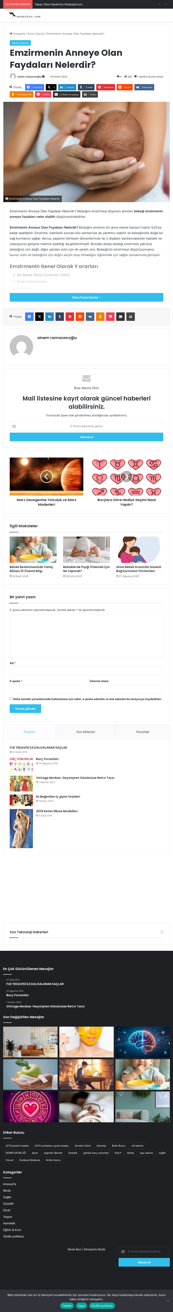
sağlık (162, 1152)
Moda (130, 1152)
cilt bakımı (137, 1145)
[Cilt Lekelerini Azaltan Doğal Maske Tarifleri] (86, 1042)
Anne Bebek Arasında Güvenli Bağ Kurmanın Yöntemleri (138, 569)
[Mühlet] (23, 15)
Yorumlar (142, 732)
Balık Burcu (119, 1145)
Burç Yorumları (47, 759)
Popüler (29, 732)
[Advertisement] (86, 887)
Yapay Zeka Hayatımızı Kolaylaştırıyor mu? (62, 4)
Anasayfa (18, 33)
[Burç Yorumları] (21, 765)
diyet (35, 1152)
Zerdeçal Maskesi (29, 1160)
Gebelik (72, 1152)
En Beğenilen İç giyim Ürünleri (58, 796)
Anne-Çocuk (35, 33)
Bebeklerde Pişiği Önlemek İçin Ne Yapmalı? (86, 569)
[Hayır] (168, 1301)
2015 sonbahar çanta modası (52, 1145)
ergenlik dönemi (53, 1152)
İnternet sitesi (99, 681)
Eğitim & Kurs (12, 1230)
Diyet (6, 1210)
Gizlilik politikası (13, 1236)
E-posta (16, 681)
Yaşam (7, 1216)
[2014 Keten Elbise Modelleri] (21, 828)
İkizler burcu (53, 1160)
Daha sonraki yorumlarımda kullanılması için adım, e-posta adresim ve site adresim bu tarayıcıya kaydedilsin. (87, 699)
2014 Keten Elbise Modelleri (57, 811)
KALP (118, 1152)
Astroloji (101, 1145)
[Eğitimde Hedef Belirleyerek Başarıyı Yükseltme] (86, 1074)
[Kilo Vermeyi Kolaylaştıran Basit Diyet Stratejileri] (30, 1074)
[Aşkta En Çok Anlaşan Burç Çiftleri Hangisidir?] (30, 1106)
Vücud (9, 1160)
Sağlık (7, 1197)
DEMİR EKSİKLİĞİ (15, 1152)
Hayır (81, 1305)
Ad (13, 663)
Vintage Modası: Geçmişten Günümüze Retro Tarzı (75, 778)
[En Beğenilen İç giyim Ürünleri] (21, 800)
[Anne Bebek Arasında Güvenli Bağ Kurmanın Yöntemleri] (139, 550)
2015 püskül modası (17, 1145)
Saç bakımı (146, 1152)
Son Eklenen (85, 732)
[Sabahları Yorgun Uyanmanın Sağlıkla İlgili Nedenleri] (86, 1106)
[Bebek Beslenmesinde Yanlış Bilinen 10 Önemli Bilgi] (33, 550)
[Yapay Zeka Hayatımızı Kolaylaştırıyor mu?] (142, 1042)
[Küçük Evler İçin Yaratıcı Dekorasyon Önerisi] (30, 1042)
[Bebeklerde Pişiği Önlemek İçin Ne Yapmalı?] (86, 550)
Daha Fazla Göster (85, 297)
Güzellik (8, 1203)
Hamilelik (9, 1223)
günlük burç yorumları (96, 1152)
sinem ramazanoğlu (29, 76)
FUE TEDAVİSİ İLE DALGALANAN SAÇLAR (38, 747)
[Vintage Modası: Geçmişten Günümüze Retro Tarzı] (21, 784)
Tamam (67, 1305)
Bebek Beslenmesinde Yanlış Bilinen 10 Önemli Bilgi (31, 569)
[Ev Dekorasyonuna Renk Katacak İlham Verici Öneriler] (142, 1106)
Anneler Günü (83, 1145)
